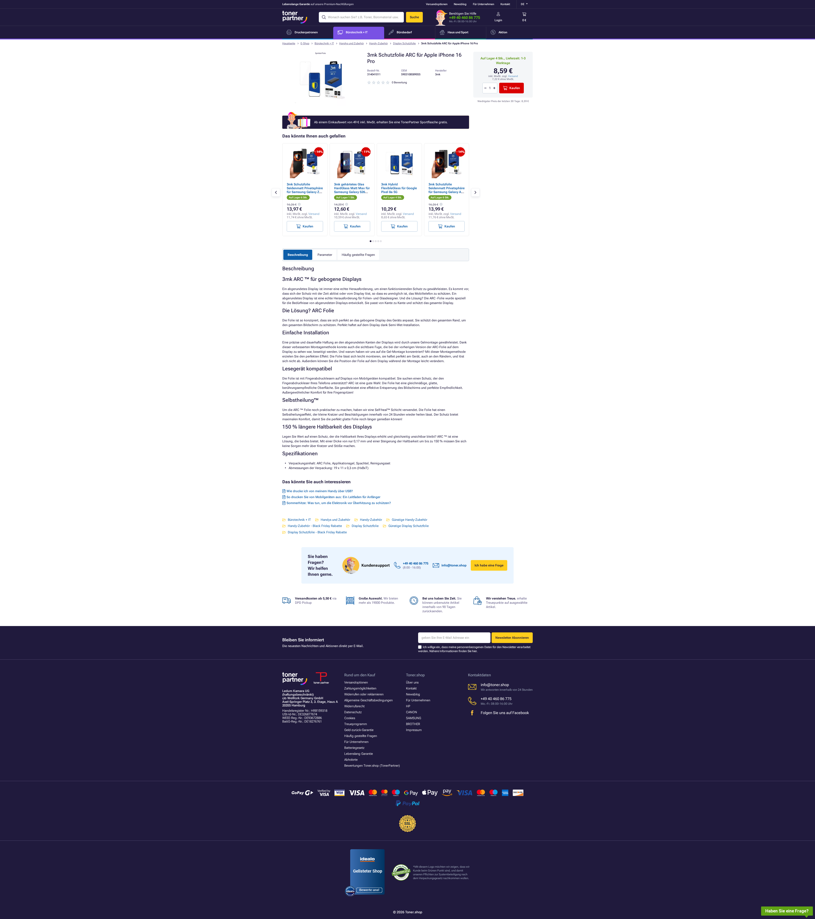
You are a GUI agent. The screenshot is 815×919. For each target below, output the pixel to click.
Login (498, 20)
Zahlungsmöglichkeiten (360, 688)
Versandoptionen (436, 4)
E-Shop (305, 43)
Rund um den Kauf (359, 675)
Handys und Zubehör (351, 43)
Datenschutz (353, 712)
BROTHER (413, 724)
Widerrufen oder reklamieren (364, 694)
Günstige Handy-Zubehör (409, 520)
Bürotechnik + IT (324, 43)
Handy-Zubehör (378, 43)
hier (474, 651)
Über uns (412, 682)
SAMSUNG (413, 718)
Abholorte (351, 760)
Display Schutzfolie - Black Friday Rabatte (317, 532)
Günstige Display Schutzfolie (408, 526)
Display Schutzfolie (404, 43)
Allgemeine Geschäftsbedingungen (368, 700)
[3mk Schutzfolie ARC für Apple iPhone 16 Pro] (320, 105)
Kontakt (505, 4)
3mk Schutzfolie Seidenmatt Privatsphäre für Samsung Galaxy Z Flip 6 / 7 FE (305, 190)
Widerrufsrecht (354, 706)
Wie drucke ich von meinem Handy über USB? (320, 491)
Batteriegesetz (354, 748)
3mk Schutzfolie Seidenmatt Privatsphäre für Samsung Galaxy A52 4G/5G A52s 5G (447, 190)
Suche (414, 17)
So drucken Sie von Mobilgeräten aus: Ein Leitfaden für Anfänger (333, 497)
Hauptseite (288, 43)
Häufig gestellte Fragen (358, 255)
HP (408, 706)
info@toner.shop (454, 565)
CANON (411, 712)
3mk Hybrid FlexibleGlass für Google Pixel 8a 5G (399, 188)
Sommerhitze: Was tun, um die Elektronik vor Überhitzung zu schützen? (339, 503)
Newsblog (460, 4)
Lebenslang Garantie (358, 754)
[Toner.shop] (294, 17)
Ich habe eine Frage (489, 565)
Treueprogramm (355, 724)
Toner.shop (415, 675)
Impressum (414, 730)
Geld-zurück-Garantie (359, 730)
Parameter (325, 255)
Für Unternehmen (483, 4)
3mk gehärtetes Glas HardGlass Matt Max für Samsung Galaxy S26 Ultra (352, 190)
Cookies (349, 718)
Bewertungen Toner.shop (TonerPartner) (372, 766)
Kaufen (514, 88)
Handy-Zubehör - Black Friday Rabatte (315, 526)
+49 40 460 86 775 (464, 17)
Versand (513, 76)
